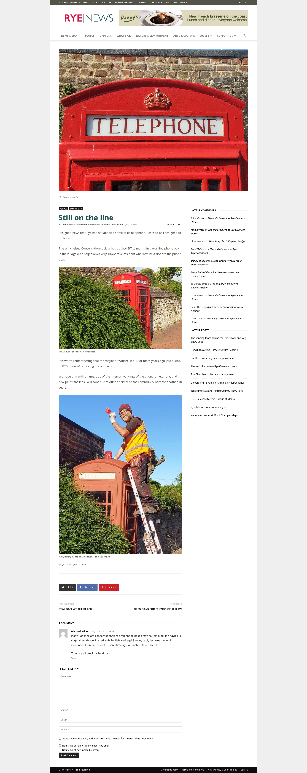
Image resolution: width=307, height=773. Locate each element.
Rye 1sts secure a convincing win (209, 407)
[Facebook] (240, 2)
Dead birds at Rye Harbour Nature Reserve (214, 350)
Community (76, 209)
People (90, 35)
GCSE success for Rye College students (213, 399)
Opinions (105, 35)
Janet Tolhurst (198, 249)
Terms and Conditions (193, 769)
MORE (183, 2)
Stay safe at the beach (75, 609)
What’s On (124, 35)
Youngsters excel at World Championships (214, 415)
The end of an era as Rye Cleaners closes (214, 366)
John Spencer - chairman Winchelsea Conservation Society (92, 224)
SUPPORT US (225, 35)
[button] (244, 36)
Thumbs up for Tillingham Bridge (227, 241)
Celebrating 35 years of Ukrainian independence (217, 382)
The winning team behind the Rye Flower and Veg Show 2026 (218, 340)
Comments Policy (169, 769)
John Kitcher (197, 218)
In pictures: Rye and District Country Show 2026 (217, 390)
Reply (73, 658)
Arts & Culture (184, 35)
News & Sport (70, 35)
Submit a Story (102, 2)
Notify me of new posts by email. (80, 749)
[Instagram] (245, 2)
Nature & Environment (152, 35)
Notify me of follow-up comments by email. (86, 745)
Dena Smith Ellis (200, 260)
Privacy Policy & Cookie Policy (222, 769)
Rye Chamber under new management (213, 374)
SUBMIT (204, 35)
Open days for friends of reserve (158, 609)
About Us (171, 2)
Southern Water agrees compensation (212, 358)
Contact (143, 2)
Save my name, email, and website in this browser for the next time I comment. (108, 738)
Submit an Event (124, 2)
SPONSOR (157, 2)
